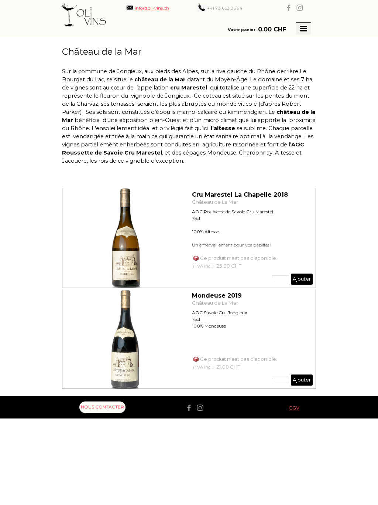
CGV (294, 408)
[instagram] (299, 7)
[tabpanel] (230, 8)
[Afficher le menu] (303, 28)
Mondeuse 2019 (217, 295)
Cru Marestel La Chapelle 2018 (240, 194)
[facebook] (288, 7)
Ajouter (302, 279)
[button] (147, 8)
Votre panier (241, 29)
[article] (189, 238)
